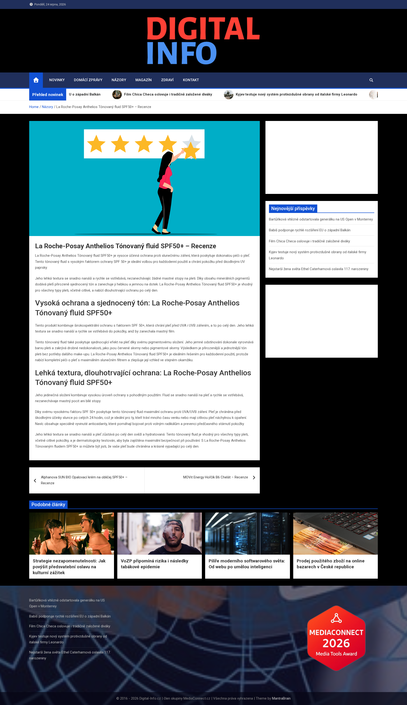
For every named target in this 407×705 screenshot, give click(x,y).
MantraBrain (281, 698)
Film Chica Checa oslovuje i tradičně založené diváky (309, 241)
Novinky (57, 80)
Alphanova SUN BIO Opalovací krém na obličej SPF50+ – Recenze (84, 480)
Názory (119, 80)
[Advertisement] (321, 157)
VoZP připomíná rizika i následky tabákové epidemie (154, 563)
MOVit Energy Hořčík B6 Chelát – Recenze (215, 477)
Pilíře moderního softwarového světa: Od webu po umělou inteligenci (247, 563)
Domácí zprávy (88, 80)
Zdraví (167, 80)
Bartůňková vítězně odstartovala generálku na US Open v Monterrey (321, 219)
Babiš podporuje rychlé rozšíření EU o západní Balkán (309, 230)
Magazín (143, 80)
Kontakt (191, 80)
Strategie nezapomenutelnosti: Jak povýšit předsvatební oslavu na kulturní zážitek (69, 566)
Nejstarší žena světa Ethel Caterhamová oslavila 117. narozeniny (318, 269)
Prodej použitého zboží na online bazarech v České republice (331, 563)
